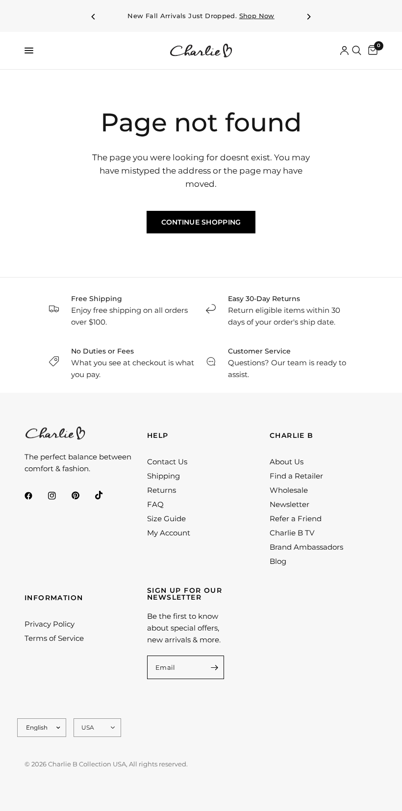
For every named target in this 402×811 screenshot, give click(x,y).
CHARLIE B (292, 435)
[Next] (308, 16)
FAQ (155, 504)
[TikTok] (106, 495)
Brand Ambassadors (306, 547)
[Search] (357, 50)
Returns (161, 490)
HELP (158, 435)
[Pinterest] (82, 496)
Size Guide (166, 518)
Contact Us (167, 461)
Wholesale (289, 490)
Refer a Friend (296, 518)
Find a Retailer (296, 476)
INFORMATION (54, 597)
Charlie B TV (292, 532)
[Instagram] (59, 496)
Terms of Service (54, 638)
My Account (168, 532)
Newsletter (289, 504)
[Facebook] (35, 496)
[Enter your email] (214, 667)
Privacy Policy (50, 624)
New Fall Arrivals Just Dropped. (201, 16)
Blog (278, 561)
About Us (286, 461)
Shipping (163, 476)
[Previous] (93, 16)
